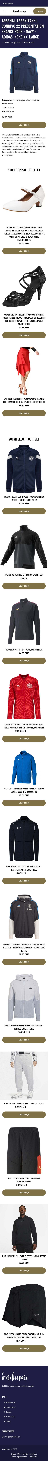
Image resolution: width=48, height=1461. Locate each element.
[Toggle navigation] (5, 11)
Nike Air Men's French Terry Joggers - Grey (24, 1103)
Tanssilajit (10, 1416)
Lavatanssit (11, 1407)
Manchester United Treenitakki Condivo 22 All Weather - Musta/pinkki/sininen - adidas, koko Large (24, 947)
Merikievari (10, 1402)
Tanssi (8, 1412)
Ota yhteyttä (22, 1454)
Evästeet (33, 1454)
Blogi (8, 1421)
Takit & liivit (29, 42)
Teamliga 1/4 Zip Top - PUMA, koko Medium (24, 649)
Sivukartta (33, 1456)
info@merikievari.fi (8, 3)
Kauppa (40, 11)
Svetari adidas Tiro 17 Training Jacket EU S (24, 574)
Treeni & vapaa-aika (12, 42)
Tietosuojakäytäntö (19, 1456)
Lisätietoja (24, 125)
